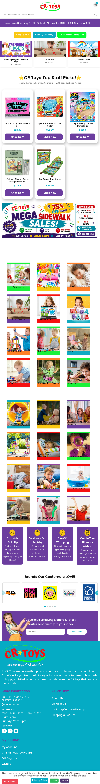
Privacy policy (39, 780)
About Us (57, 698)
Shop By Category (44, 34)
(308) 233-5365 (10, 704)
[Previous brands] (2, 593)
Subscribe (77, 631)
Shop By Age (22, 34)
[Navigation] (3, 5)
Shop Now (17, 137)
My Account (9, 747)
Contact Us (59, 704)
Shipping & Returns (63, 715)
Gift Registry (9, 758)
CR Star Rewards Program (18, 752)
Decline (65, 780)
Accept (54, 780)
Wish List (7, 763)
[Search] (95, 14)
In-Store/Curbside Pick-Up (68, 709)
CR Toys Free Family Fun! (72, 34)
